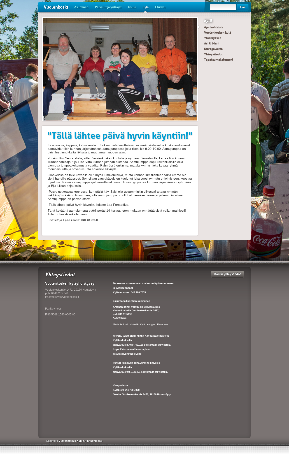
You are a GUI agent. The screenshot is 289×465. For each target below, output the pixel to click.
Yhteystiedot (213, 54)
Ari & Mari (211, 43)
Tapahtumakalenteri (218, 60)
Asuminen (81, 7)
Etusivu (160, 7)
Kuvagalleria (213, 49)
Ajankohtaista (213, 27)
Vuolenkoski (56, 7)
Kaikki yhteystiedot (227, 274)
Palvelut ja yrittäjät (108, 7)
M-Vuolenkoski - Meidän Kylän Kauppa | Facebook (140, 324)
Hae (242, 7)
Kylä (146, 7)
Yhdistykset (212, 38)
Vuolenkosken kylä (217, 32)
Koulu (132, 7)
